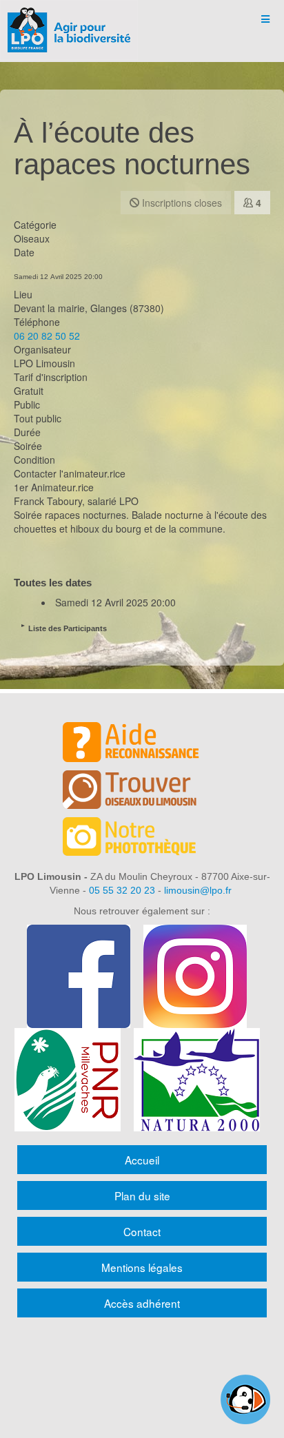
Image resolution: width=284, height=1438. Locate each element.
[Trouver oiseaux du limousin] (142, 791)
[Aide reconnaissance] (142, 744)
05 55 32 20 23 (122, 890)
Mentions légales (142, 1267)
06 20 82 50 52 (47, 335)
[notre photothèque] (142, 838)
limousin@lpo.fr (198, 890)
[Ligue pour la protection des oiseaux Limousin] (69, 19)
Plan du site (142, 1195)
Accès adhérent (142, 1303)
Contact (142, 1231)
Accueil (142, 1159)
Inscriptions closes (180, 202)
